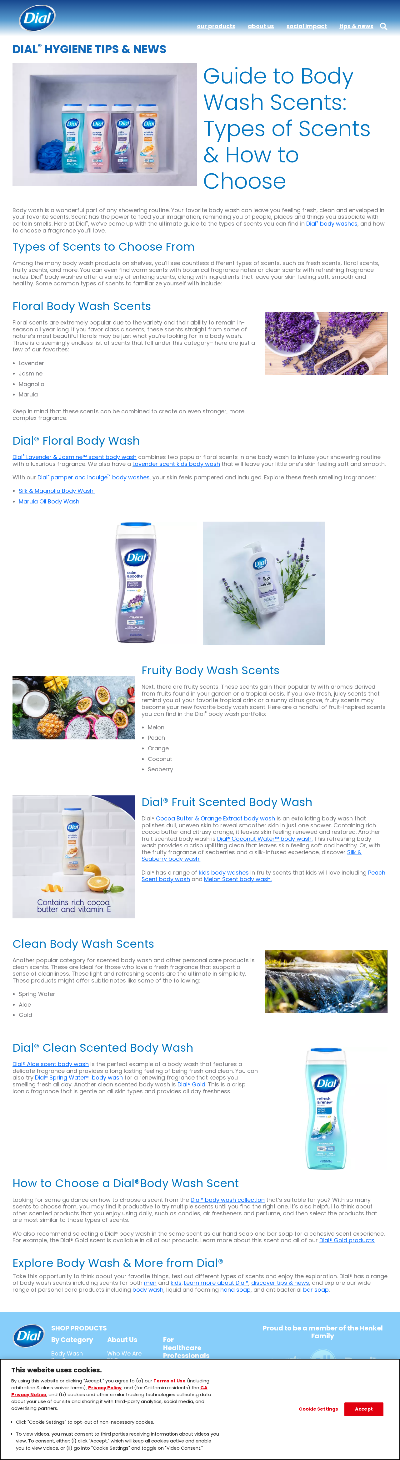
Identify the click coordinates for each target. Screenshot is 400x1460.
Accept (364, 1409)
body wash (147, 1290)
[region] (200, 1409)
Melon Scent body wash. (238, 879)
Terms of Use (169, 1381)
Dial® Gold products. (347, 1240)
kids (176, 1283)
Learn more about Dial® (216, 1283)
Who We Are (124, 1353)
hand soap (235, 1290)
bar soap (316, 1290)
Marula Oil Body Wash (49, 501)
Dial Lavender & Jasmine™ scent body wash (74, 457)
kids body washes (224, 872)
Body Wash (67, 1353)
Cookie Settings (318, 1409)
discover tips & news (280, 1283)
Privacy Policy (105, 1388)
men (150, 1283)
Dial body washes (332, 223)
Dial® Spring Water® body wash (79, 1077)
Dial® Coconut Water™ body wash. (264, 839)
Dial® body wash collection (228, 1200)
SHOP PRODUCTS (79, 1328)
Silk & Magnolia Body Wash (57, 491)
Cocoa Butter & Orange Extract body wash (215, 818)
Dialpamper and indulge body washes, (94, 477)
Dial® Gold (191, 1084)
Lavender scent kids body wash (176, 464)
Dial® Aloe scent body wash (50, 1064)
